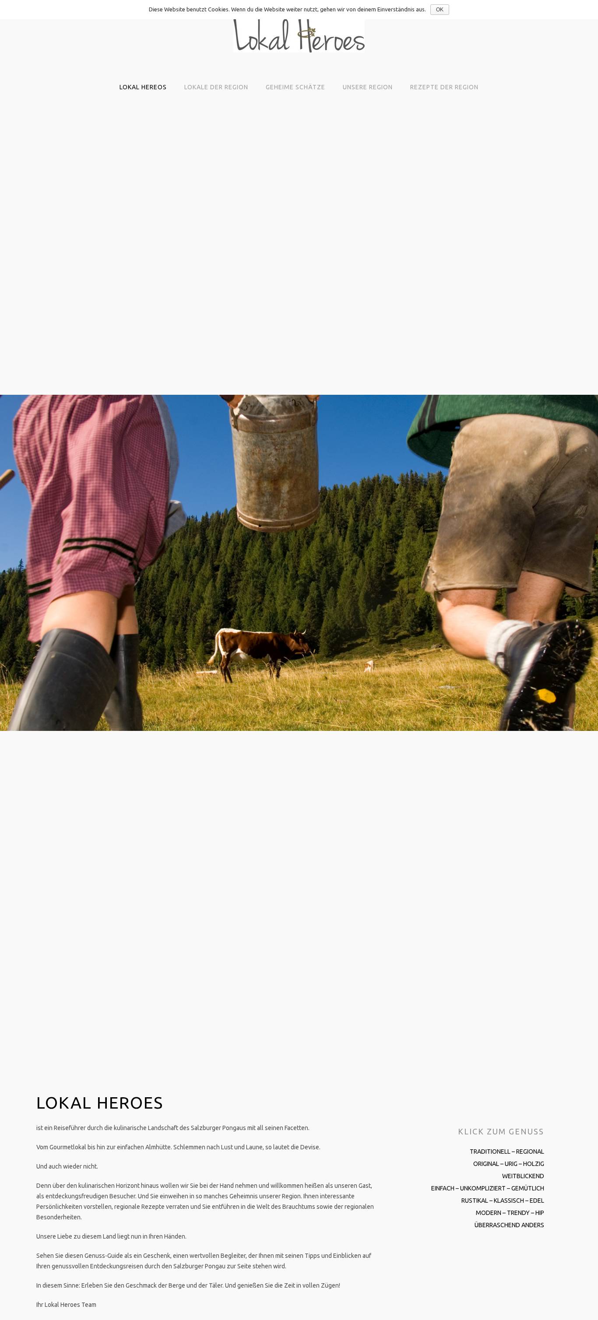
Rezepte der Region (444, 87)
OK (439, 10)
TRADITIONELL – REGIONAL (507, 1151)
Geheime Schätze (295, 87)
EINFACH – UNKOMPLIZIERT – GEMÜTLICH (487, 1188)
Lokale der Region (216, 87)
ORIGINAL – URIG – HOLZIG (508, 1163)
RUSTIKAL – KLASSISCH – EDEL (502, 1200)
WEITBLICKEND (523, 1176)
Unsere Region (368, 87)
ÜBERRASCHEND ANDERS (509, 1225)
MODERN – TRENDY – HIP (510, 1212)
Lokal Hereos (143, 87)
